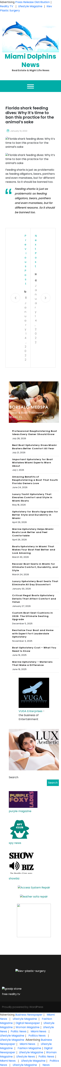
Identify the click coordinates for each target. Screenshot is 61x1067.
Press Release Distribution (32, 2)
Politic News (18, 1031)
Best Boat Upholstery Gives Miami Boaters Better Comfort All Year (34, 447)
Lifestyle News (25, 1056)
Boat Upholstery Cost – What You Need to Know (34, 649)
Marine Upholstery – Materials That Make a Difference (32, 663)
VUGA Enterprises (30, 711)
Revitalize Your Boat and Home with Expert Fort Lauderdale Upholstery (33, 633)
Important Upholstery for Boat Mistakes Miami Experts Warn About (32, 463)
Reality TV (7, 6)
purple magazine (20, 811)
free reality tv (11, 994)
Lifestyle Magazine (30, 6)
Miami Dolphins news (30, 60)
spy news (15, 843)
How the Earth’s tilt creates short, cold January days (36, 277)
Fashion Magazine (29, 1048)
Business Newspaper (29, 1015)
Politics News (37, 1036)
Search (13, 777)
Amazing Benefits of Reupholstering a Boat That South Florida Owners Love (35, 480)
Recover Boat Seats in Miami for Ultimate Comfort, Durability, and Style (35, 567)
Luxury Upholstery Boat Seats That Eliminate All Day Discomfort (35, 583)
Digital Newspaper (28, 1023)
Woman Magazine (27, 1027)
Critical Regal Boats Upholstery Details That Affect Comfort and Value (34, 599)
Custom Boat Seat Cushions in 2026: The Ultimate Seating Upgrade (32, 616)
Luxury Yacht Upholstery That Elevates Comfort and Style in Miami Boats (32, 497)
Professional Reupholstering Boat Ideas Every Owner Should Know (34, 432)
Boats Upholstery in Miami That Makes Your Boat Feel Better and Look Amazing (33, 550)
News (46, 1065)
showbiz (14, 878)
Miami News (38, 1031)
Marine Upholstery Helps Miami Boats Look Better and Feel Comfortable (33, 532)
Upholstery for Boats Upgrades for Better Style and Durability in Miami (35, 515)
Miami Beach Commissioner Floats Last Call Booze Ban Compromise (25, 295)
